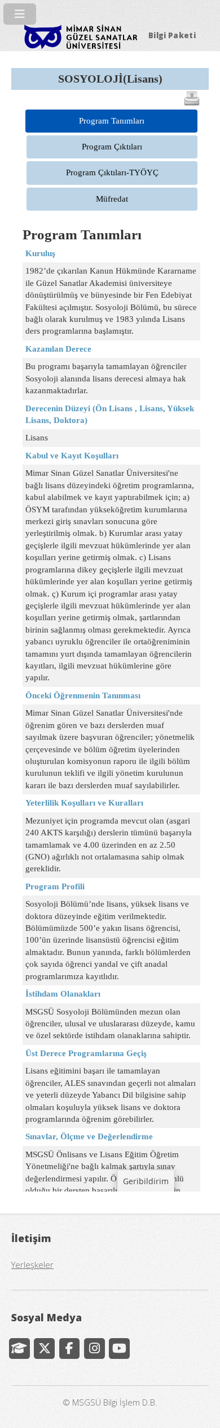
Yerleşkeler (32, 1264)
